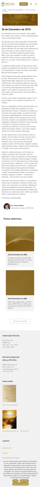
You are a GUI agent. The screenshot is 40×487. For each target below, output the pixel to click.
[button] (31, 4)
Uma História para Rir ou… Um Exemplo (15, 431)
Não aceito (24, 481)
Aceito (15, 481)
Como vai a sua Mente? (16, 10)
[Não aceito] (36, 473)
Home (4, 10)
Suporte (4, 453)
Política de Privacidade (20, 484)
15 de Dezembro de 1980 (17, 255)
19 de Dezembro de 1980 (17, 298)
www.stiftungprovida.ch (10, 369)
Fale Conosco (6, 448)
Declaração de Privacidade (11, 458)
